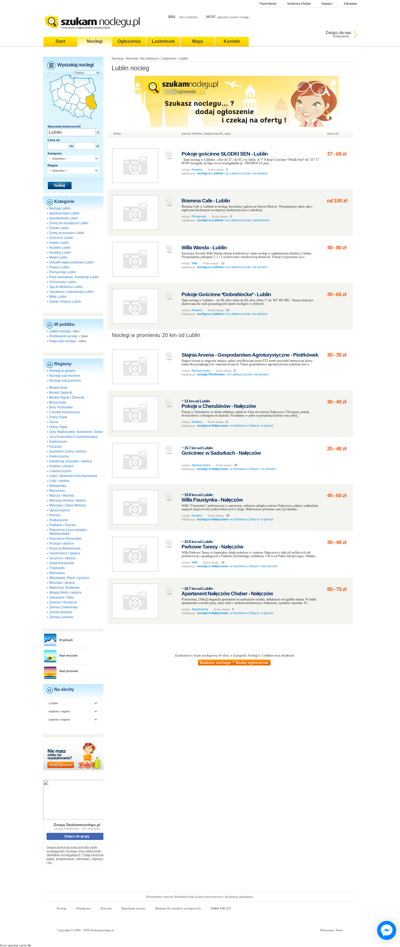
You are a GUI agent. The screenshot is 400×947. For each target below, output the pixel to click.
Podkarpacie (58, 520)
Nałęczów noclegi (62, 341)
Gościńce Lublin (61, 238)
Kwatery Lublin (60, 252)
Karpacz (327, 3)
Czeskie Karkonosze (64, 412)
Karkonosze (58, 442)
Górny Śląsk (58, 427)
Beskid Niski (58, 388)
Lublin (183, 58)
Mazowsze (57, 491)
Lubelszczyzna (60, 471)
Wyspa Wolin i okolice (65, 592)
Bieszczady (57, 402)
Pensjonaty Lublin (62, 272)
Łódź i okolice (59, 481)
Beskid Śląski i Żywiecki (66, 397)
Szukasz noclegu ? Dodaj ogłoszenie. (234, 662)
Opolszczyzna (59, 510)
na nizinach (260, 173)
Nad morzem (68, 655)
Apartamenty (200, 609)
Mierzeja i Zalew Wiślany (67, 505)
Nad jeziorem (68, 671)
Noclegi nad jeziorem (65, 381)
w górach (267, 425)
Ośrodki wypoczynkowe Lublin (71, 262)
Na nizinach (149, 58)
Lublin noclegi (59, 331)
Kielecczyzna (59, 456)
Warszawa (57, 573)
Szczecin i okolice (62, 558)
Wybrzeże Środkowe (64, 588)
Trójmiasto (57, 568)
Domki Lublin (59, 228)
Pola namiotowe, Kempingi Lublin (74, 277)
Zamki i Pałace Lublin (65, 301)
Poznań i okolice (61, 543)
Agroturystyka (201, 370)
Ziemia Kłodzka (60, 612)
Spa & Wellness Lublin (66, 287)
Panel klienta (268, 3)
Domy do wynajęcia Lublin (68, 223)
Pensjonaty (199, 216)
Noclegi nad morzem (64, 376)
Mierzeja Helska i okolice (67, 500)
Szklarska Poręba (299, 3)
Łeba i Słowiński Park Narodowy (73, 476)
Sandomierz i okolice (64, 553)
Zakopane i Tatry (61, 597)
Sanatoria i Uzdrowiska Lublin (71, 292)
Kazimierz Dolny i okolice (68, 451)
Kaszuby (55, 446)
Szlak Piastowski (61, 563)
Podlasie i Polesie (62, 525)
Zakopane (350, 3)
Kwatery (197, 169)
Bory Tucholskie (61, 407)
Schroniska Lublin (62, 282)
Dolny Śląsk (58, 417)
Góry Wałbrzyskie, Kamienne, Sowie (76, 432)
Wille (195, 263)
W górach (66, 640)
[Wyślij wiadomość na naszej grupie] (385, 930)
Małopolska (57, 486)
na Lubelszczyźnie (238, 173)
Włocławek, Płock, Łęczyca (69, 578)
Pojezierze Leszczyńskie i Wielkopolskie (68, 532)
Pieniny (54, 515)
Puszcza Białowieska (65, 548)
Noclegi (117, 58)
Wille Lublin (58, 297)
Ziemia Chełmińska (63, 607)
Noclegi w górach (62, 371)
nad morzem (269, 566)
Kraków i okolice (61, 466)
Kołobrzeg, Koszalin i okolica (70, 461)
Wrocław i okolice (62, 583)
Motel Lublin (58, 257)
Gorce (53, 422)
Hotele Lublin (59, 243)
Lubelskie (168, 58)
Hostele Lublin (60, 248)
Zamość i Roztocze (63, 602)
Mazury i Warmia (61, 495)
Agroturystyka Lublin (64, 213)
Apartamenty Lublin (63, 218)
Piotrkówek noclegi (63, 336)
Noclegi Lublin (60, 208)
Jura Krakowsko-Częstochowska (73, 437)
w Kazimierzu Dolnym (244, 425)
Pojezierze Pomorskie (65, 539)
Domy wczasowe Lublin (66, 233)
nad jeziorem (261, 220)
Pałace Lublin (59, 267)
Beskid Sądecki (60, 392)
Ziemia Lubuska (61, 617)
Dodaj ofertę (341, 36)
